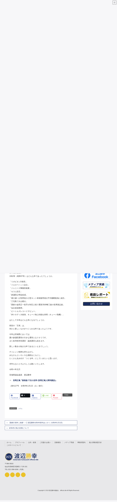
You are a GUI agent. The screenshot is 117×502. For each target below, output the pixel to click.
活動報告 (57, 442)
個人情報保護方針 (95, 442)
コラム (20, 408)
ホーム (9, 442)
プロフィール (20, 442)
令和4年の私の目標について (19, 428)
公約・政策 (32, 442)
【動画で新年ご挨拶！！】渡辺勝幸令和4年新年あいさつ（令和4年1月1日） (36, 423)
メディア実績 (69, 442)
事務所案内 (81, 442)
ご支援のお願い (45, 442)
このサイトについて (14, 445)
